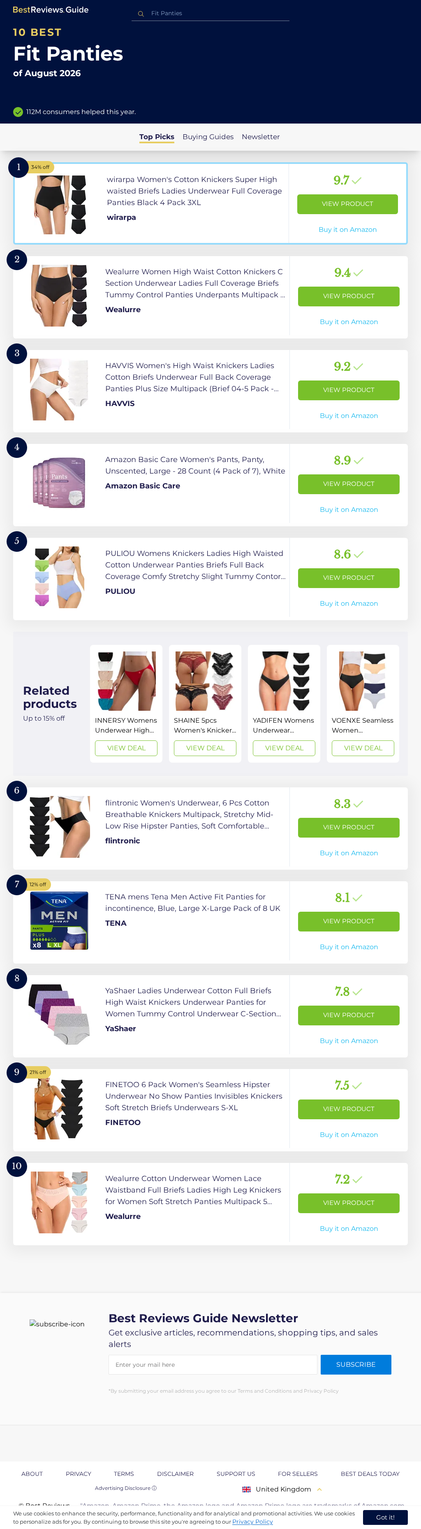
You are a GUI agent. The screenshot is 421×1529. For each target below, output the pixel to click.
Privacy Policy (252, 1521)
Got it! (385, 1517)
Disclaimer (175, 1474)
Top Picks (156, 137)
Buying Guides (208, 137)
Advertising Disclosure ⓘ (126, 1488)
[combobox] (210, 13)
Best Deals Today (370, 1474)
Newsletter (261, 137)
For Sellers (298, 1474)
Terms (124, 1474)
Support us (236, 1474)
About (32, 1474)
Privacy (78, 1474)
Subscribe (356, 1364)
